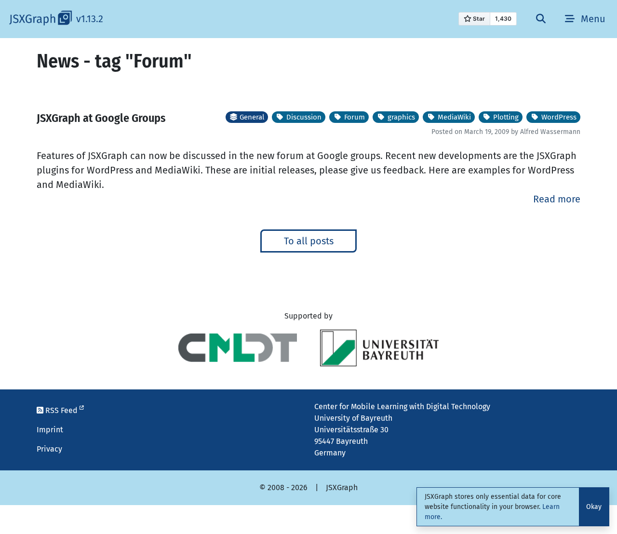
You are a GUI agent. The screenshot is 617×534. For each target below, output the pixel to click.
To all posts (309, 241)
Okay (594, 507)
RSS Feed (61, 410)
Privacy (49, 449)
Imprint (50, 429)
